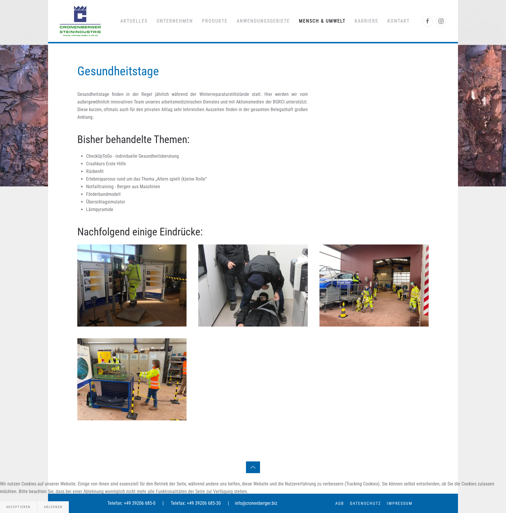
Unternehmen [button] (175, 21)
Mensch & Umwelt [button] (322, 21)
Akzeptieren (18, 507)
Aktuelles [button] (134, 21)
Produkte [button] (215, 21)
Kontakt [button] (398, 21)
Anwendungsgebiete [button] (263, 21)
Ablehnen (53, 507)
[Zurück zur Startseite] (80, 21)
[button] (132, 285)
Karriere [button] (366, 21)
